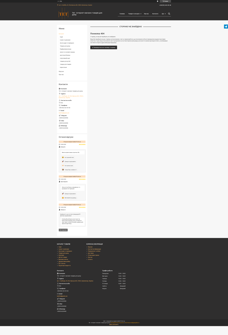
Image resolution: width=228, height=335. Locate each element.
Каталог (61, 34)
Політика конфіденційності (132, 322)
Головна (122, 13)
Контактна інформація (94, 249)
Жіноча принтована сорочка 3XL (70, 152)
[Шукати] (169, 13)
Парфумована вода (65, 49)
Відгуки (61, 71)
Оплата (90, 259)
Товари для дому (65, 46)
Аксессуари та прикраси (67, 43)
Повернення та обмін (94, 251)
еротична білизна (65, 55)
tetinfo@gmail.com (64, 113)
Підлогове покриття (65, 265)
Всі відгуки (63, 230)
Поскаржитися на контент (117, 322)
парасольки (63, 67)
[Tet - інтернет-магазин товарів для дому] (63, 13)
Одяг (61, 37)
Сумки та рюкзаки (65, 40)
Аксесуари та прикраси (65, 251)
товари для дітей (65, 61)
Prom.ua (123, 321)
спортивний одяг (65, 58)
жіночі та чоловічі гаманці (67, 52)
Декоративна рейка (64, 261)
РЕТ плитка (62, 263)
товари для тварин (65, 64)
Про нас (146, 13)
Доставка (91, 253)
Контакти (155, 13)
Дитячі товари (63, 257)
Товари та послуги (134, 13)
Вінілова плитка (63, 259)
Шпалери (61, 255)
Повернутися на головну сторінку (104, 47)
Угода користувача (93, 255)
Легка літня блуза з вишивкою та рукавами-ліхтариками (71, 188)
